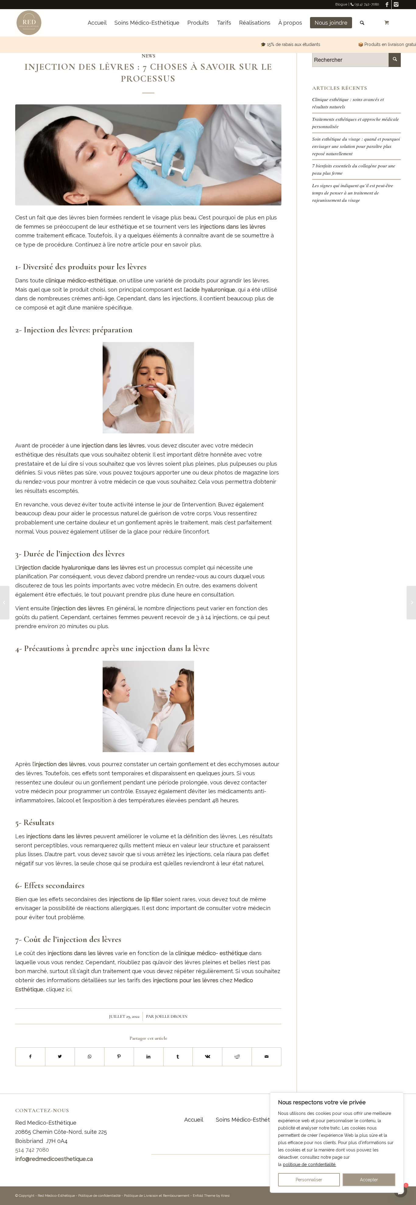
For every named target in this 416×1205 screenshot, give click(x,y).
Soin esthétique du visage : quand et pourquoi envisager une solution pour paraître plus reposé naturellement (356, 146)
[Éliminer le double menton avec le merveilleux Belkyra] (4, 602)
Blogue (341, 4)
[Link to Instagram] (396, 4)
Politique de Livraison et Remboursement (156, 1196)
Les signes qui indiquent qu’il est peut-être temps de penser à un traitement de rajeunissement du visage (352, 192)
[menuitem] (97, 23)
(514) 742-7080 (366, 4)
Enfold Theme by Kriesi (211, 1196)
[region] (337, 1142)
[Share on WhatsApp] (89, 1057)
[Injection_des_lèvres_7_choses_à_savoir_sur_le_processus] (148, 154)
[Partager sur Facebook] (30, 1057)
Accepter (369, 1179)
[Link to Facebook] (387, 4)
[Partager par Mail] (266, 1057)
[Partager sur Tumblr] (178, 1057)
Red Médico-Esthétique (56, 1196)
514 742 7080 (32, 1150)
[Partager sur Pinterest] (119, 1057)
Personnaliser (309, 1179)
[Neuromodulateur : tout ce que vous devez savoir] (411, 602)
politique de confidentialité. (309, 1164)
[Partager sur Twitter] (60, 1057)
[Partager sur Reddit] (237, 1057)
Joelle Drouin (171, 1016)
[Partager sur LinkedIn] (148, 1057)
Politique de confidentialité (99, 1196)
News (148, 56)
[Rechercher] (362, 23)
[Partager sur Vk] (207, 1057)
